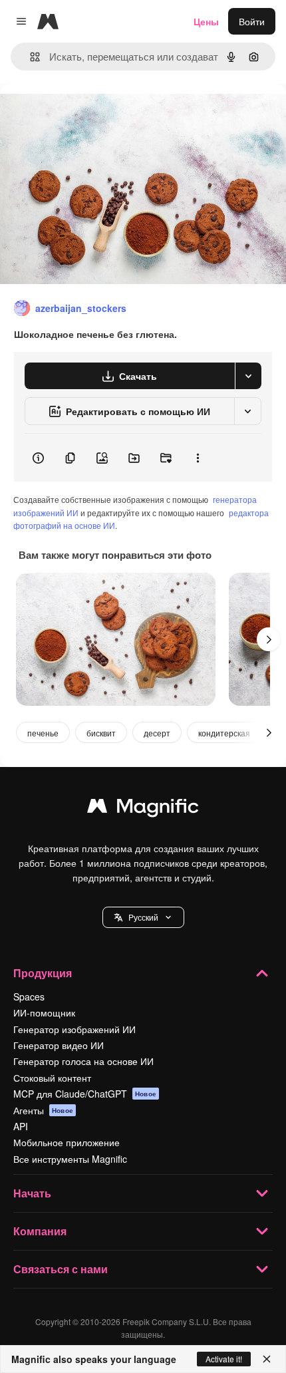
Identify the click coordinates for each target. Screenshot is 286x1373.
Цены (206, 21)
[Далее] (269, 639)
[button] (143, 917)
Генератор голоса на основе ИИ (83, 1061)
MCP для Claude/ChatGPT (84, 1093)
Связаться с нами (60, 1269)
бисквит (101, 732)
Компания (40, 1231)
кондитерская (224, 732)
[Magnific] (143, 809)
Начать (32, 1193)
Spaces (29, 996)
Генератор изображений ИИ (74, 1029)
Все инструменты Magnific (70, 1158)
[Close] (267, 1359)
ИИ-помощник (44, 1012)
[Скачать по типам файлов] (248, 376)
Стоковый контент (52, 1077)
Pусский (143, 917)
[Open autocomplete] (29, 57)
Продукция (42, 973)
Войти (252, 21)
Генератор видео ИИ (58, 1045)
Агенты (43, 1110)
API (20, 1126)
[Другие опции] (197, 457)
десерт (157, 732)
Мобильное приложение (66, 1142)
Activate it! (224, 1358)
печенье (43, 732)
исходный (89, 114)
